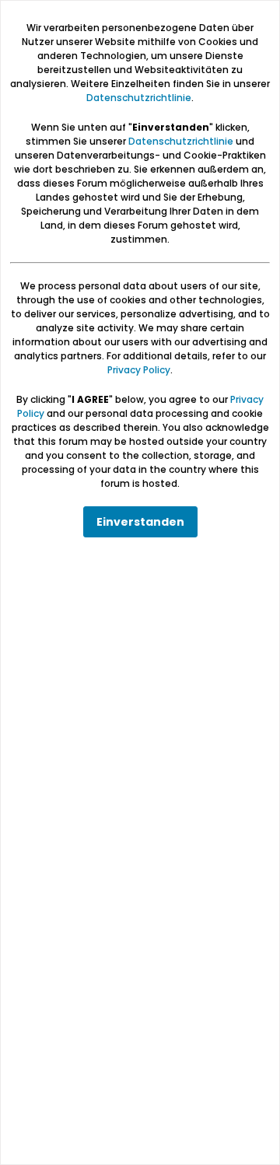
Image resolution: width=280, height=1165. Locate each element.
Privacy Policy (138, 369)
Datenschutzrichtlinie (138, 97)
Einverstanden (140, 522)
